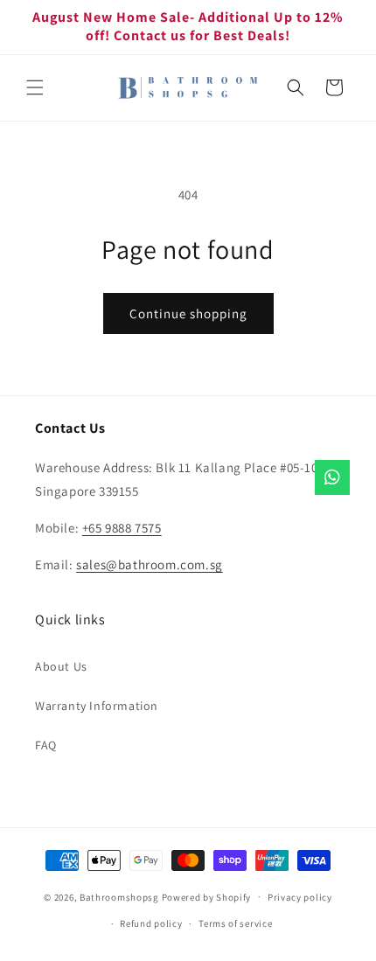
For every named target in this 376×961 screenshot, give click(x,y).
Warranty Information (96, 706)
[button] (35, 87)
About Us (61, 666)
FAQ (46, 745)
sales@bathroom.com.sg (149, 564)
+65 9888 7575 (122, 527)
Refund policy (151, 923)
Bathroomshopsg (119, 896)
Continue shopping (188, 313)
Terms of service (235, 923)
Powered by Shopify (207, 896)
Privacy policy (300, 897)
